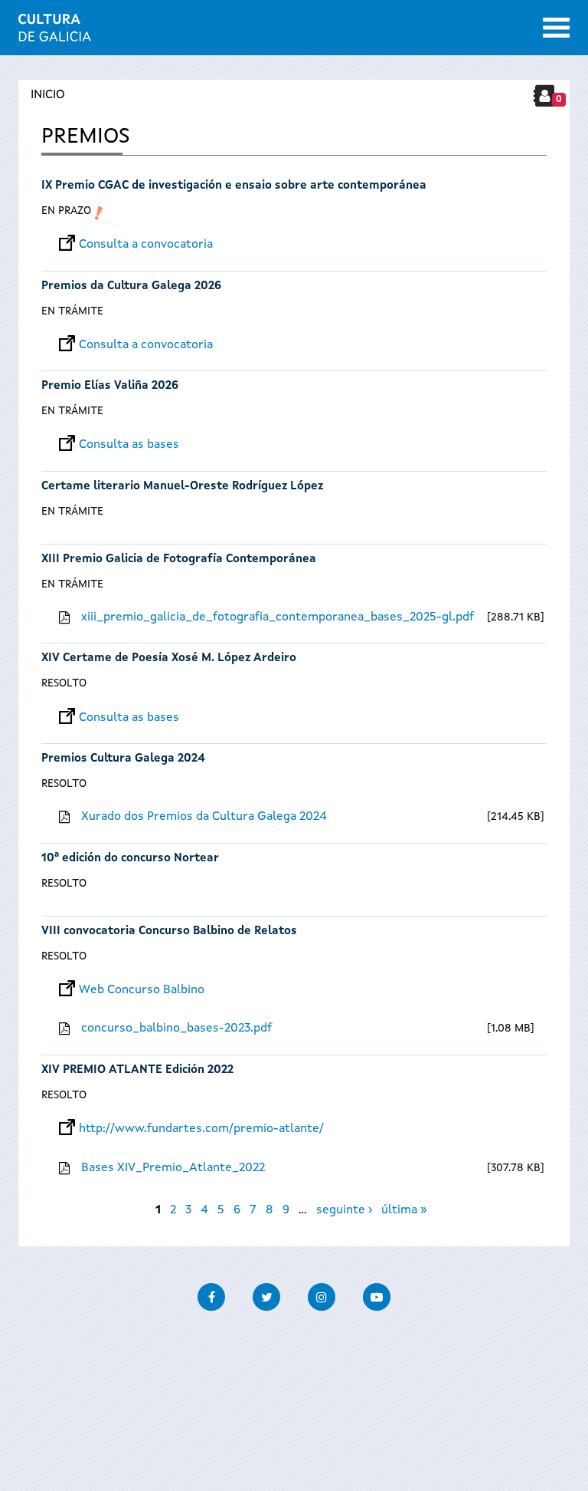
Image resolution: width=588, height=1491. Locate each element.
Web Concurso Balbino (141, 990)
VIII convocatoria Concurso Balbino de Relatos (169, 931)
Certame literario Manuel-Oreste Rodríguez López (182, 486)
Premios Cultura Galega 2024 (123, 759)
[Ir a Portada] (54, 32)
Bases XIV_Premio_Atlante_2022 (173, 1168)
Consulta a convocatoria (146, 245)
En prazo (66, 211)
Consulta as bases (129, 445)
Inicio (48, 95)
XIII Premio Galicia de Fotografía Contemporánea (178, 559)
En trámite (72, 311)
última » (404, 1210)
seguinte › (344, 1210)
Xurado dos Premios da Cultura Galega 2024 (204, 817)
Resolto (64, 683)
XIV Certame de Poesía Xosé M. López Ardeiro (168, 658)
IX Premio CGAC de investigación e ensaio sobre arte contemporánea (233, 186)
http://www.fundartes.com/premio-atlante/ (201, 1129)
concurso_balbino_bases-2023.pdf (176, 1028)
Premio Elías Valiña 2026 (109, 386)
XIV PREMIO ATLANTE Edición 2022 (137, 1070)
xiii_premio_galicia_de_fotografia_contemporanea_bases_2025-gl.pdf (277, 617)
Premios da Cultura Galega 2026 (131, 286)
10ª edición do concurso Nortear (130, 858)
